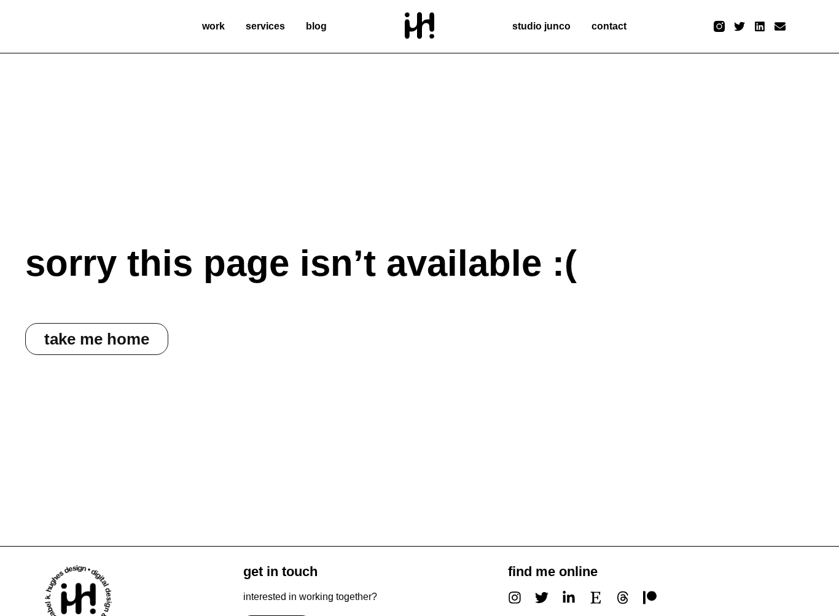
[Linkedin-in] (569, 597)
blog (316, 26)
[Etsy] (596, 597)
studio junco (541, 26)
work (213, 26)
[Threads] (623, 597)
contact (608, 26)
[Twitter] (739, 26)
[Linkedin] (760, 26)
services (265, 26)
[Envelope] (780, 26)
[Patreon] (650, 597)
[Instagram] (514, 597)
